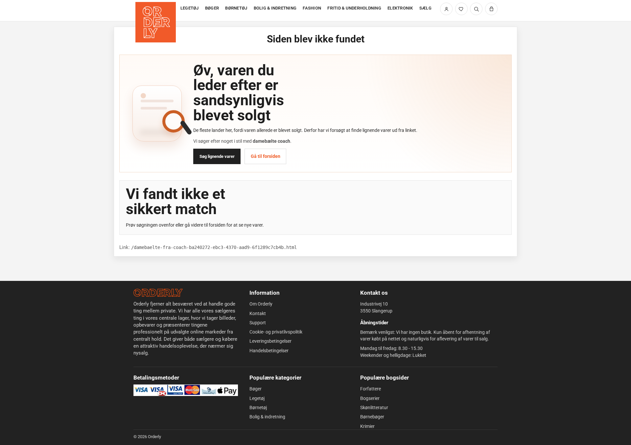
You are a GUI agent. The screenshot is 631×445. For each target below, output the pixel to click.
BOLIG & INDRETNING (275, 8)
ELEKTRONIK (400, 8)
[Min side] (446, 9)
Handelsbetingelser (269, 350)
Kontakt (257, 313)
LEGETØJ (189, 8)
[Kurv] (491, 9)
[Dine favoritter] (461, 9)
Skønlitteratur (374, 407)
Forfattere (370, 388)
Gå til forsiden (265, 156)
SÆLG (425, 8)
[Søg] (476, 9)
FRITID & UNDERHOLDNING (354, 8)
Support (257, 322)
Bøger (255, 388)
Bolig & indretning (267, 416)
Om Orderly (260, 304)
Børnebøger (372, 416)
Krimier (367, 426)
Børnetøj (258, 407)
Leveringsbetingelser (270, 341)
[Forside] (156, 10)
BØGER (212, 8)
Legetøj (257, 398)
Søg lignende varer (217, 156)
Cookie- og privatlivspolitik (275, 331)
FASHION (312, 8)
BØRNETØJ (236, 8)
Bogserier (370, 398)
